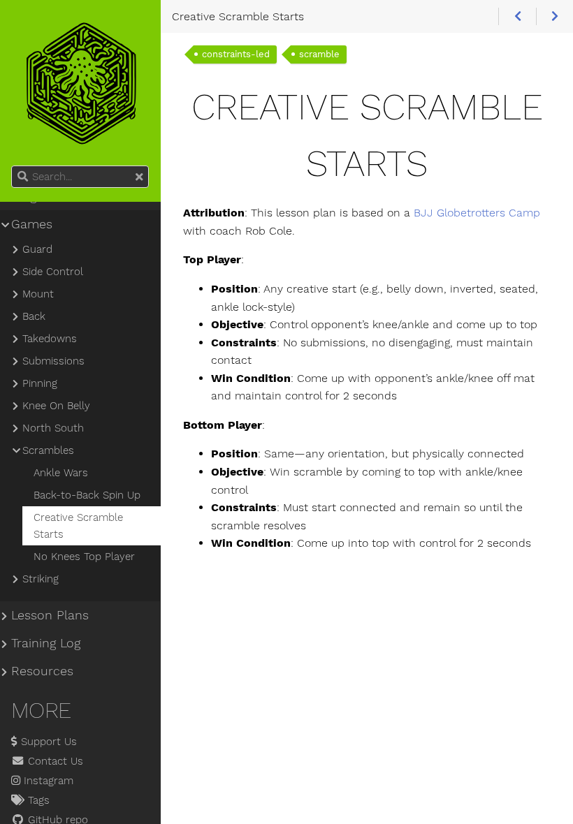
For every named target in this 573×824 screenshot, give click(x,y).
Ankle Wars (61, 472)
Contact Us (53, 761)
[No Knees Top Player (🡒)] (554, 17)
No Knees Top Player (84, 556)
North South (53, 428)
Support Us (47, 741)
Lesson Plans (50, 615)
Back (33, 316)
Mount (38, 294)
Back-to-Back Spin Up (87, 495)
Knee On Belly (56, 405)
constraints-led (236, 54)
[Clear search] (139, 177)
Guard (37, 249)
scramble (319, 54)
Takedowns (49, 338)
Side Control (52, 271)
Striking (40, 579)
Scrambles (48, 450)
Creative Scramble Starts (78, 525)
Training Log (45, 643)
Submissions (53, 361)
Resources (42, 671)
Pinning (39, 383)
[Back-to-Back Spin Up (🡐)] (516, 17)
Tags (37, 800)
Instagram (46, 780)
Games (31, 224)
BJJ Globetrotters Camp (477, 212)
